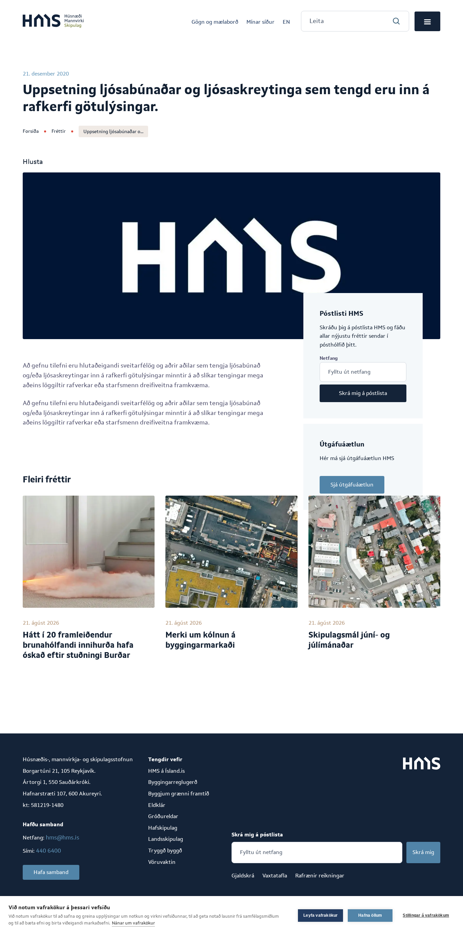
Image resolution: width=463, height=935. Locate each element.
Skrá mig (423, 852)
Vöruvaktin (162, 862)
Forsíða (31, 131)
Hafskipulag (162, 828)
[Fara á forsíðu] (53, 21)
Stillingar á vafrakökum (426, 915)
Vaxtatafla (274, 875)
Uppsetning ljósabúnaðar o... (113, 131)
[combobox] (355, 21)
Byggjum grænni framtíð (178, 793)
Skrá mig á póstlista (363, 393)
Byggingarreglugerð (172, 782)
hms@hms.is (62, 837)
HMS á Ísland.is (166, 771)
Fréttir (59, 131)
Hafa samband (51, 872)
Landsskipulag (165, 839)
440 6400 (48, 850)
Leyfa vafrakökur (320, 915)
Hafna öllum (370, 915)
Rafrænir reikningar (319, 875)
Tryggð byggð (165, 850)
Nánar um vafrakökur (133, 923)
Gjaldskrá (243, 875)
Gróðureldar (163, 816)
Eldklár (156, 805)
